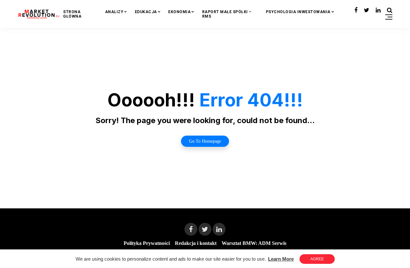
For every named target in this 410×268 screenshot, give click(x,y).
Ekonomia (179, 12)
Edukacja (146, 12)
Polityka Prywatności (147, 243)
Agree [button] (317, 259)
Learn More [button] (281, 259)
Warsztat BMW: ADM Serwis (254, 243)
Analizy (114, 12)
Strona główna (72, 14)
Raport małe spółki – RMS (227, 14)
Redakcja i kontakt (196, 243)
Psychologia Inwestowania (298, 12)
